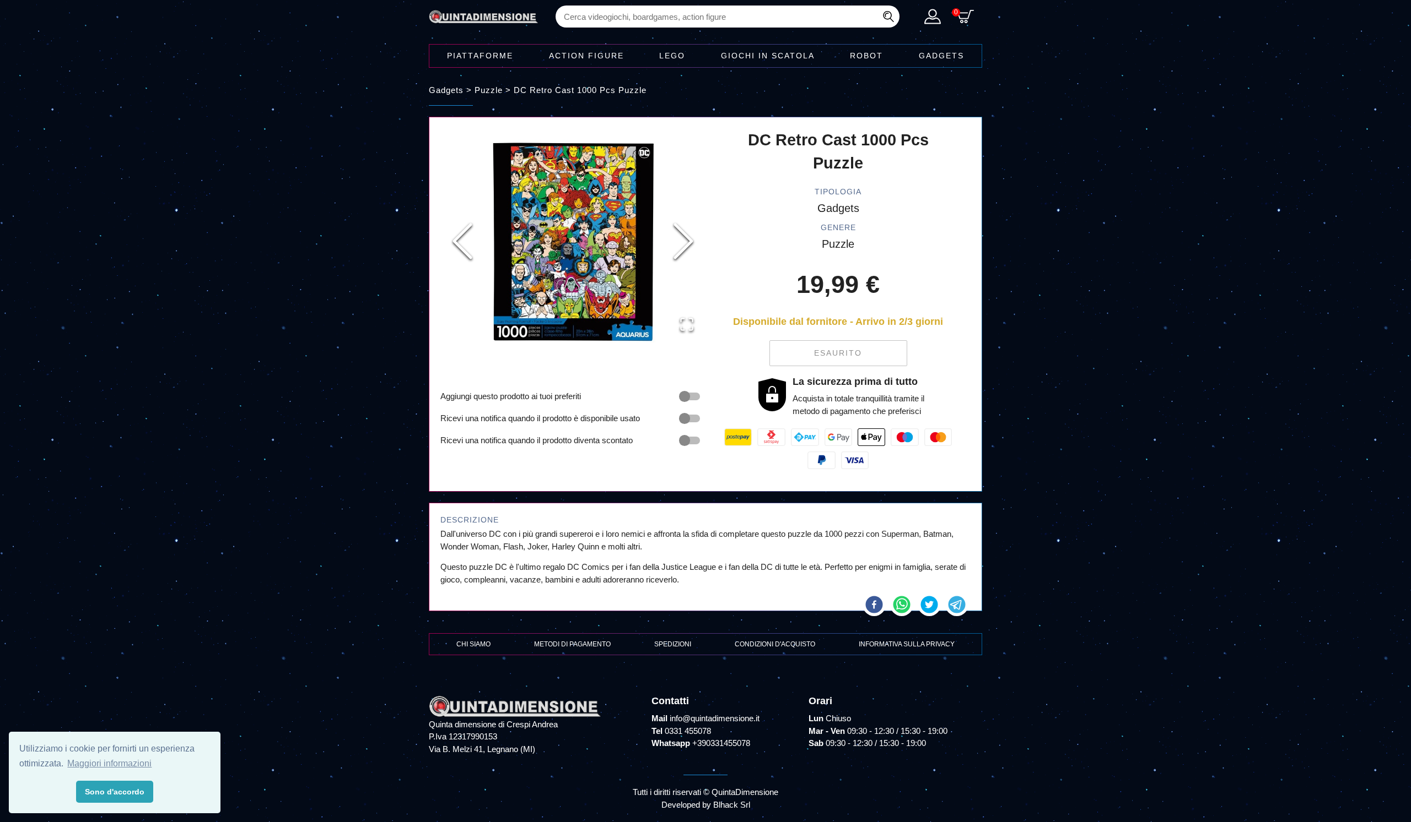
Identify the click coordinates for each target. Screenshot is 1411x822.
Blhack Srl (731, 804)
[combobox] (728, 17)
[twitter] (929, 604)
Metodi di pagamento (572, 644)
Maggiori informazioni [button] (109, 763)
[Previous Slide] (462, 241)
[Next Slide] (683, 241)
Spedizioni (672, 644)
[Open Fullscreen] (687, 324)
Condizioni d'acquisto (775, 644)
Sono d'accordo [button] (114, 791)
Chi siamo (473, 644)
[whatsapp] (901, 604)
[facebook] (874, 604)
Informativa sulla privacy (907, 644)
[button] (573, 241)
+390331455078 (721, 743)
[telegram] (956, 604)
